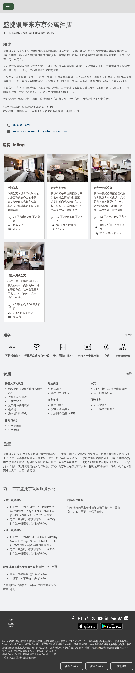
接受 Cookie (71, 666)
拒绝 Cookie (96, 666)
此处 (39, 111)
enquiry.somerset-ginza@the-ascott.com (40, 131)
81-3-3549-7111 (22, 125)
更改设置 (121, 666)
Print (8, 6)
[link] (11, 623)
